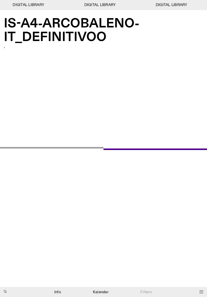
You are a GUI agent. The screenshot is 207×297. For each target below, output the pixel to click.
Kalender (101, 292)
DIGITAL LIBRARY (27, 5)
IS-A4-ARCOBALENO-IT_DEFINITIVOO (71, 30)
